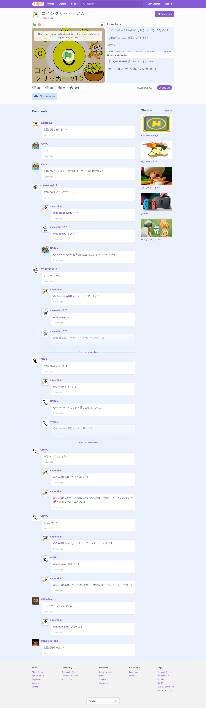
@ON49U (58, 386)
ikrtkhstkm (46, 599)
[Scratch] (38, 4)
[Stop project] (39, 25)
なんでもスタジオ (150, 161)
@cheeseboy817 (62, 212)
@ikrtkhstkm (60, 626)
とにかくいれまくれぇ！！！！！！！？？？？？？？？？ (153, 187)
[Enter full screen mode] (102, 24)
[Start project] (34, 25)
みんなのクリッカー (151, 239)
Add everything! (149, 135)
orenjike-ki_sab (49, 640)
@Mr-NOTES (120, 61)
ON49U (44, 359)
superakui (48, 17)
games (144, 213)
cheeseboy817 (48, 185)
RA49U (44, 143)
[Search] (84, 4)
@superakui (60, 233)
